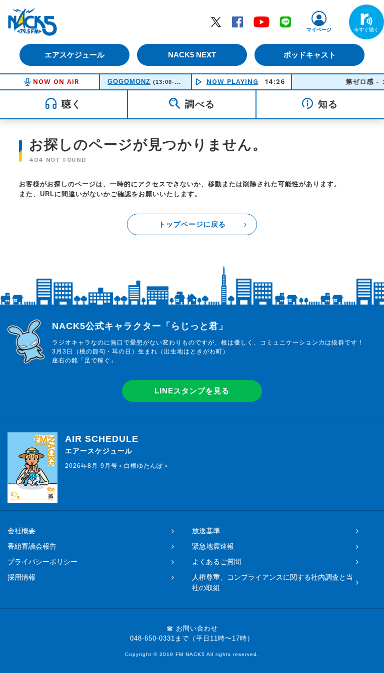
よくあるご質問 (216, 562)
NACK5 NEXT (192, 54)
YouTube (261, 21)
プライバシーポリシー (43, 562)
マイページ (319, 29)
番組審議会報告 (32, 546)
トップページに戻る (192, 224)
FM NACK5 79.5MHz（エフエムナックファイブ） (33, 21)
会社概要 (22, 531)
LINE (285, 21)
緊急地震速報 (213, 546)
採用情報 (22, 577)
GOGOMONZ (129, 81)
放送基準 (206, 531)
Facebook (237, 21)
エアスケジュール (74, 54)
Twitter (216, 21)
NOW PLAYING (232, 81)
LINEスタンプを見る (192, 390)
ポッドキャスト (310, 54)
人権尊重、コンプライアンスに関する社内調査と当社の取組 (272, 582)
